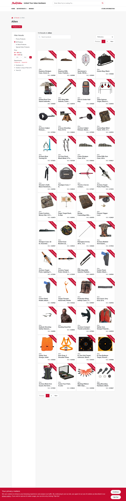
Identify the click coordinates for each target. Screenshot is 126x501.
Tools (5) (18, 70)
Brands (31, 8)
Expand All (24, 62)
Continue (116, 492)
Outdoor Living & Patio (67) (24, 67)
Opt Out (115, 497)
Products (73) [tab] (17, 26)
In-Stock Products (21, 44)
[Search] (102, 3)
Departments (21, 8)
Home (13, 8)
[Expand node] (14, 65)
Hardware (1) (20, 65)
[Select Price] (30, 57)
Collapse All (17, 62)
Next (112, 41)
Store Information (108, 8)
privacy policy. (6, 496)
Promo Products (20, 38)
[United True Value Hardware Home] (17, 3)
